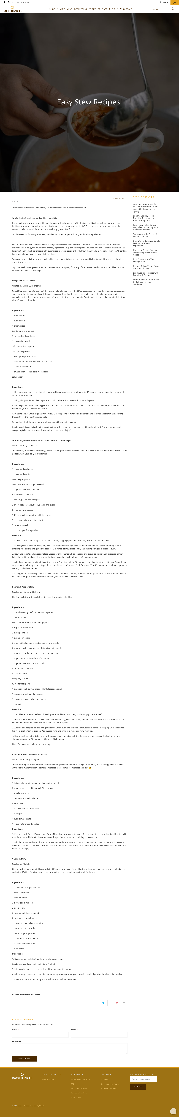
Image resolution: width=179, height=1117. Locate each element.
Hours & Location (48, 1079)
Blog (112, 9)
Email (74, 1029)
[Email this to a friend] (124, 1003)
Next (124, 198)
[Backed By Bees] (16, 9)
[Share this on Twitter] (103, 1003)
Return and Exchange (79, 1088)
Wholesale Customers (109, 1088)
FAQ (72, 1084)
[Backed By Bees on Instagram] (8, 2)
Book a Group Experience (80, 1079)
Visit (62, 9)
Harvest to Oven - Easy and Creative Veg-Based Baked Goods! (145, 252)
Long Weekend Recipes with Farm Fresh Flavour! (145, 274)
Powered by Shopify (37, 1106)
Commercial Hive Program (110, 1084)
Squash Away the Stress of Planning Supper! (145, 235)
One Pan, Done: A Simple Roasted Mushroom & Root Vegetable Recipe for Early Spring (145, 207)
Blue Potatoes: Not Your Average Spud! (144, 260)
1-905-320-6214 (22, 2)
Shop (52, 9)
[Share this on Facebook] (110, 1003)
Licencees (104, 1079)
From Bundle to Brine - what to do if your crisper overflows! (146, 281)
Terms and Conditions (79, 1093)
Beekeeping (80, 9)
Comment (17, 1041)
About (92, 9)
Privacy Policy (76, 1097)
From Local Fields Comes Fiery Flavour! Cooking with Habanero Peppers (145, 227)
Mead (69, 9)
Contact (102, 9)
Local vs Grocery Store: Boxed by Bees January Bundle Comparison (143, 218)
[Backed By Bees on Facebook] (4, 2)
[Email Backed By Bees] (13, 2)
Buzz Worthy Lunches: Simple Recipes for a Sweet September (146, 243)
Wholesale (126, 9)
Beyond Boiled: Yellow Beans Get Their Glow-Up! (146, 267)
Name (15, 1029)
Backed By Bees (24, 1106)
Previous (116, 198)
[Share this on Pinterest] (117, 1003)
